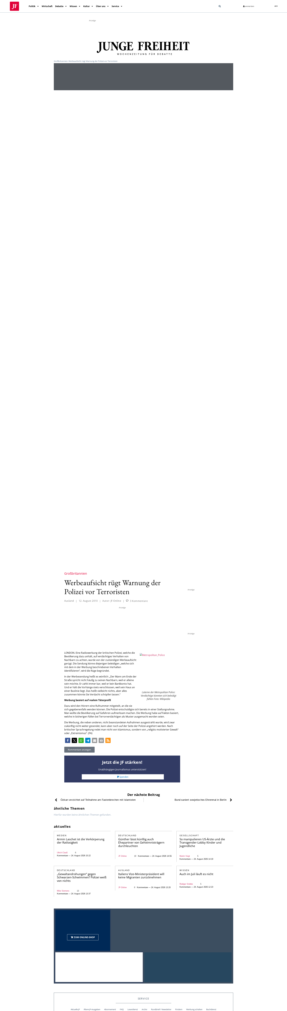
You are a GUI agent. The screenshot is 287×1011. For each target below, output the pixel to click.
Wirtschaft (47, 6)
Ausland (69, 600)
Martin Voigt (185, 856)
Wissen (73, 6)
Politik (32, 6)
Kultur (86, 6)
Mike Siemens (63, 891)
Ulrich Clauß (62, 852)
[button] (220, 6)
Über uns (100, 6)
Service (115, 6)
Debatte (59, 6)
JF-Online (122, 856)
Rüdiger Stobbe (186, 884)
